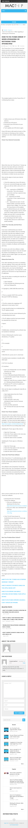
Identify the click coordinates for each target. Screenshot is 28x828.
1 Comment (21, 46)
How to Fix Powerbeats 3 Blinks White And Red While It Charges (16, 796)
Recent (14, 724)
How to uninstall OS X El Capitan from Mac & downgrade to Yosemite (15, 751)
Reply (24, 663)
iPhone (14, 22)
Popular (14, 769)
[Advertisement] (14, 17)
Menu (3, 10)
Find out (21, 24)
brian (3, 621)
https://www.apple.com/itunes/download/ (12, 424)
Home (5, 30)
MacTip (6, 823)
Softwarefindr (14, 824)
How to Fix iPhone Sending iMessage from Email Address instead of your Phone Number (17, 781)
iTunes (9, 30)
